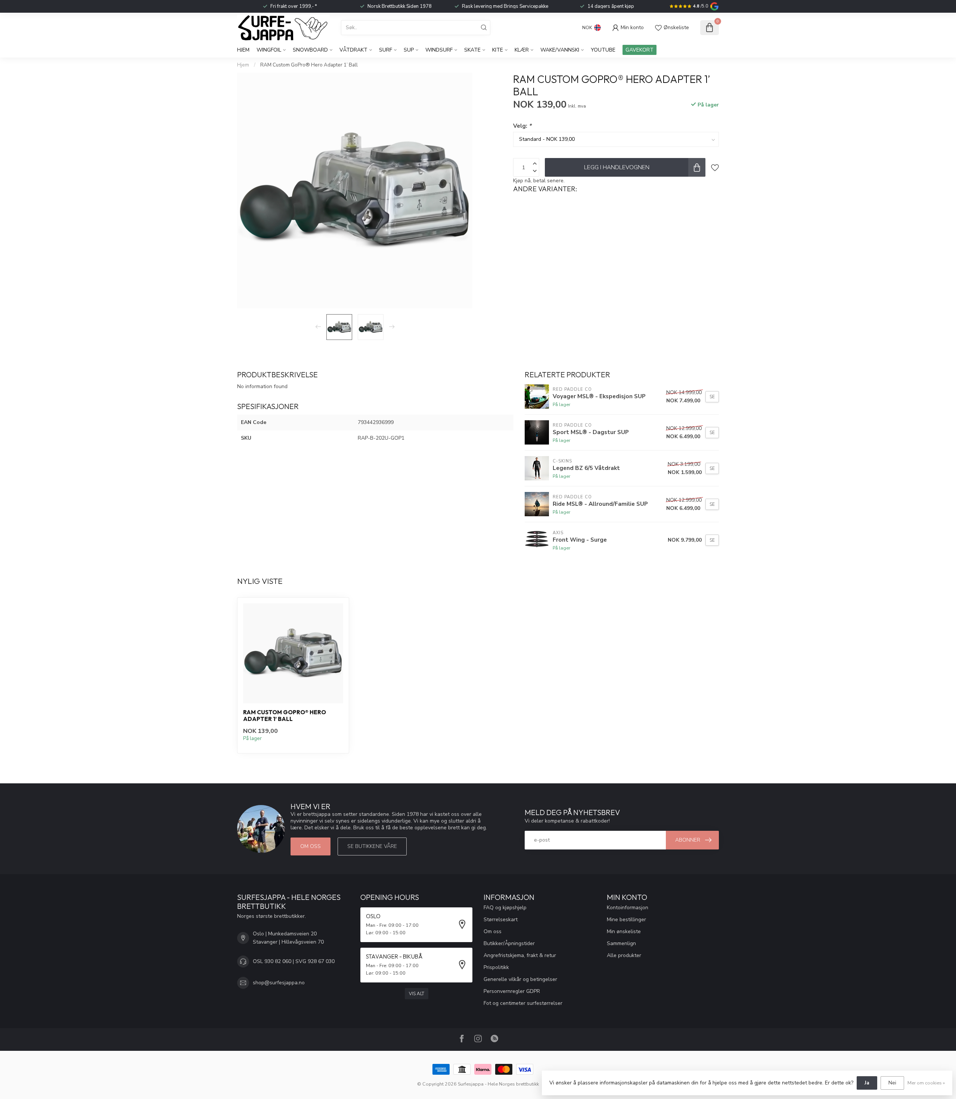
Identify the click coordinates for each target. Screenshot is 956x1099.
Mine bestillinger (626, 919)
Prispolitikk (496, 967)
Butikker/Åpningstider (509, 943)
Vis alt (416, 994)
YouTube (603, 49)
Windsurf (439, 49)
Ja (867, 1082)
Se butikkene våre (372, 846)
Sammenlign (621, 943)
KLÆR (522, 49)
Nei (892, 1082)
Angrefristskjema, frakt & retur (520, 955)
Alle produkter (624, 955)
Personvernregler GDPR (512, 991)
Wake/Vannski (559, 49)
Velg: (522, 126)
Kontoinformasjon (627, 907)
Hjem (243, 49)
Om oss (310, 846)
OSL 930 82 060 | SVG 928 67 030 (294, 961)
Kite (497, 49)
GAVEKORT (640, 49)
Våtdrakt (353, 49)
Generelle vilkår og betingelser (520, 979)
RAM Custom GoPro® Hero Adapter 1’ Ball (309, 65)
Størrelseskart (501, 919)
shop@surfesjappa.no (279, 982)
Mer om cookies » (926, 1083)
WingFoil (269, 49)
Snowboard (310, 49)
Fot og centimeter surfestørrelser (523, 1003)
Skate (472, 49)
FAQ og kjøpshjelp (505, 907)
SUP (409, 49)
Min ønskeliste (624, 931)
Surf (385, 49)
